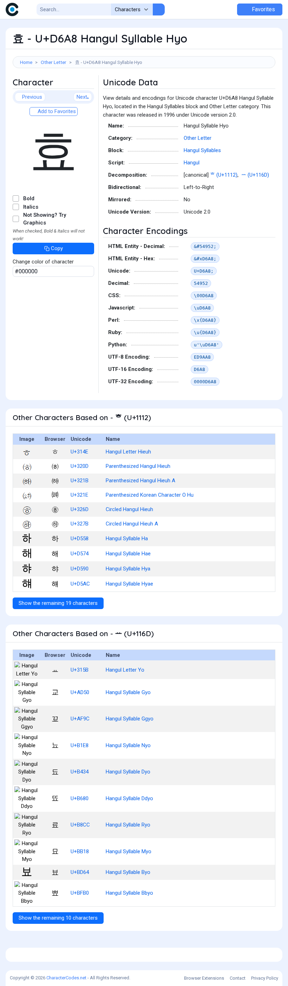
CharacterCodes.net (66, 977)
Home (26, 62)
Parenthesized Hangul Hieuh (138, 466)
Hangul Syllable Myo (128, 851)
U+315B (80, 670)
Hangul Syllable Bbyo (129, 893)
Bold (28, 198)
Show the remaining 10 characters (58, 918)
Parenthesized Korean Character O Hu (150, 495)
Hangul (191, 162)
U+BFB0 (80, 893)
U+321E (79, 495)
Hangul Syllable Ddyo (129, 798)
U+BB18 (80, 851)
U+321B (80, 480)
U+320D (80, 466)
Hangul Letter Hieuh (128, 452)
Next (82, 97)
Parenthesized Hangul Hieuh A (140, 480)
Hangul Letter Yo (125, 670)
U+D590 (80, 569)
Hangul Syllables (202, 150)
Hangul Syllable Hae (128, 553)
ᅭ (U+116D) (255, 175)
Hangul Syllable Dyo (128, 772)
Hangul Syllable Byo (128, 872)
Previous (32, 97)
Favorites (262, 9)
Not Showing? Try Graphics (44, 219)
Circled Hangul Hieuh (129, 509)
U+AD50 (80, 692)
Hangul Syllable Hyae (129, 584)
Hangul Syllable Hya (128, 569)
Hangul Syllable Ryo (128, 825)
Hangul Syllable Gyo (128, 692)
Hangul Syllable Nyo (128, 745)
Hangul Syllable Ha (127, 538)
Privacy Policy (264, 978)
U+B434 (80, 772)
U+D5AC (80, 584)
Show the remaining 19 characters (58, 603)
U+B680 (80, 798)
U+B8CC (80, 825)
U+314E (79, 452)
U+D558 (80, 538)
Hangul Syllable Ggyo (129, 719)
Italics (30, 207)
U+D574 (80, 553)
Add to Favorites (56, 111)
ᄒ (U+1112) (223, 175)
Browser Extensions (204, 978)
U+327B (80, 524)
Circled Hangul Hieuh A (132, 524)
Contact (238, 978)
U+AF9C (80, 719)
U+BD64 (80, 872)
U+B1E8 (80, 745)
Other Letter (53, 62)
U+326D (80, 509)
